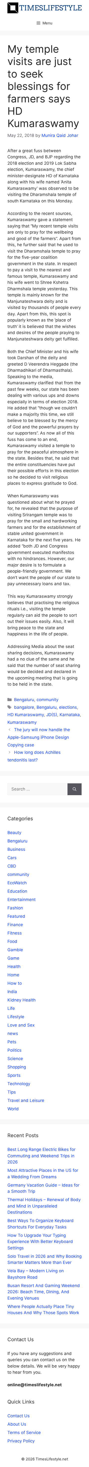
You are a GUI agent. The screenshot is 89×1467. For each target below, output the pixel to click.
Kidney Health (21, 1000)
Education (17, 891)
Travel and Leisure (25, 1100)
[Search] (74, 789)
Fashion (15, 907)
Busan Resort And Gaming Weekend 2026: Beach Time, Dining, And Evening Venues (43, 1292)
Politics (14, 1050)
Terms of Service (24, 1432)
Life (11, 1008)
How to (14, 983)
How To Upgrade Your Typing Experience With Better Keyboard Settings (40, 1241)
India (12, 991)
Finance (15, 924)
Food (12, 941)
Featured (16, 916)
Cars (12, 857)
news (12, 1033)
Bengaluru (24, 699)
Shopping (16, 1066)
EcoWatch (17, 882)
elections (68, 707)
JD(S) (51, 714)
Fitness (14, 933)
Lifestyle (15, 1016)
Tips (11, 1092)
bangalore (24, 707)
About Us (16, 1424)
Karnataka (70, 714)
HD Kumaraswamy (25, 714)
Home (13, 974)
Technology (18, 1083)
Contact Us (18, 1415)
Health (14, 966)
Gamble (15, 949)
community (47, 699)
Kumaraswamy (22, 722)
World (13, 1108)
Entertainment (21, 899)
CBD (11, 866)
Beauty (14, 832)
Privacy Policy (21, 1440)
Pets (11, 1041)
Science (15, 1058)
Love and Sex (21, 1025)
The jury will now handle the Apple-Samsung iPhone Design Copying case (38, 737)
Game (13, 958)
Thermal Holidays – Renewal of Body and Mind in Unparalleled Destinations (44, 1206)
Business (16, 849)
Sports (14, 1075)
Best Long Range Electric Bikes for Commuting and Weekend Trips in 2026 (41, 1155)
